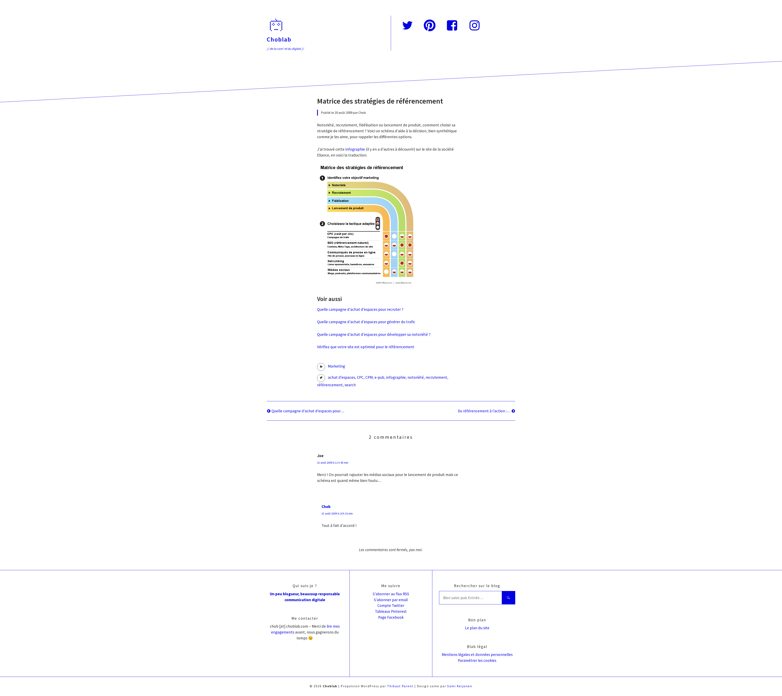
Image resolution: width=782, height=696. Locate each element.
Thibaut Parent (400, 686)
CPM (369, 377)
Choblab (279, 39)
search (350, 384)
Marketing (336, 366)
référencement (330, 384)
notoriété (415, 377)
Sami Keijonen (459, 686)
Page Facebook (391, 617)
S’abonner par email (391, 599)
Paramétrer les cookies (477, 660)
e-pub (379, 377)
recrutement (436, 377)
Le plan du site (477, 627)
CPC (360, 377)
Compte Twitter (390, 605)
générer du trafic (400, 321)
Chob (326, 506)
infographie (355, 149)
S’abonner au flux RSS (391, 593)
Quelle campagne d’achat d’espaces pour (351, 321)
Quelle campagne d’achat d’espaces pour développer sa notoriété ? (374, 334)
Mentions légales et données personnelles (477, 654)
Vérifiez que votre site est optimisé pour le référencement (365, 346)
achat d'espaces (341, 377)
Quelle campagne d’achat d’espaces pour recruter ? (360, 309)
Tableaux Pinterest (391, 611)
